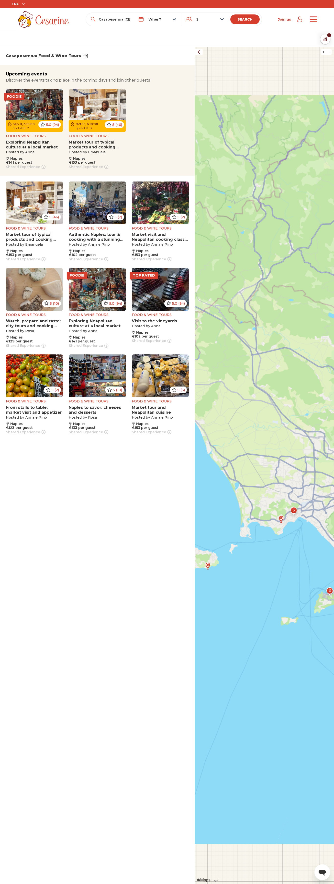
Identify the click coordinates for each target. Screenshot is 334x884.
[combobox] (114, 19)
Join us (284, 19)
